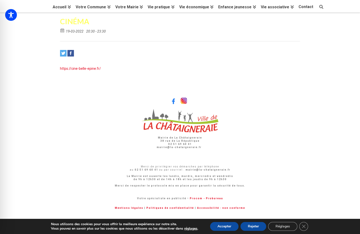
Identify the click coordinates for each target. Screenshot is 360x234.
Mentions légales (129, 208)
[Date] (62, 30)
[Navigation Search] (321, 6)
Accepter (224, 226)
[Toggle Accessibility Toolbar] (11, 15)
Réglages (283, 226)
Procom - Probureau (206, 198)
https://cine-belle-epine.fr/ (80, 68)
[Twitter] (63, 53)
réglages (190, 228)
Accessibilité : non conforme (221, 208)
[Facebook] (70, 53)
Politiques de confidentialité (170, 208)
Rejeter (253, 226)
